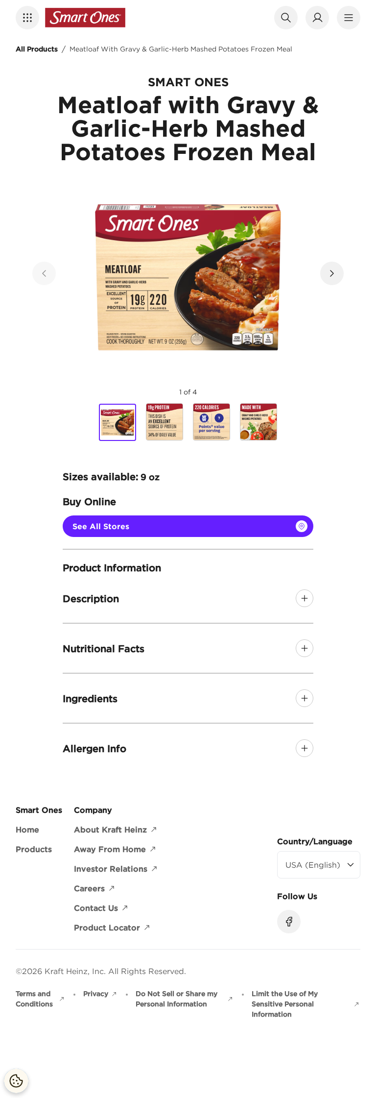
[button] (27, 17)
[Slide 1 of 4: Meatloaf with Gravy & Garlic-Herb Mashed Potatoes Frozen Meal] (117, 422)
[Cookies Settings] (16, 1081)
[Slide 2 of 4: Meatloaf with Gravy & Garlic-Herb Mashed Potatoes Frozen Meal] (164, 421)
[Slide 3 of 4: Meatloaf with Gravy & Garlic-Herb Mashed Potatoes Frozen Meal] (211, 421)
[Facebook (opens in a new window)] (289, 921)
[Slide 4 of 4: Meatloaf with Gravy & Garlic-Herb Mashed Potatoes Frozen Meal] (258, 421)
